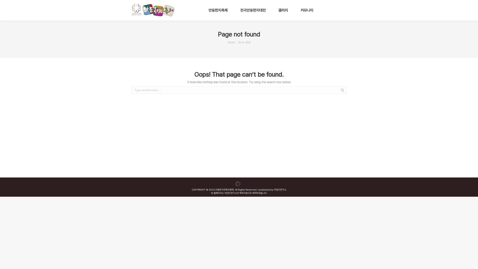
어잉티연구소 (280, 189)
